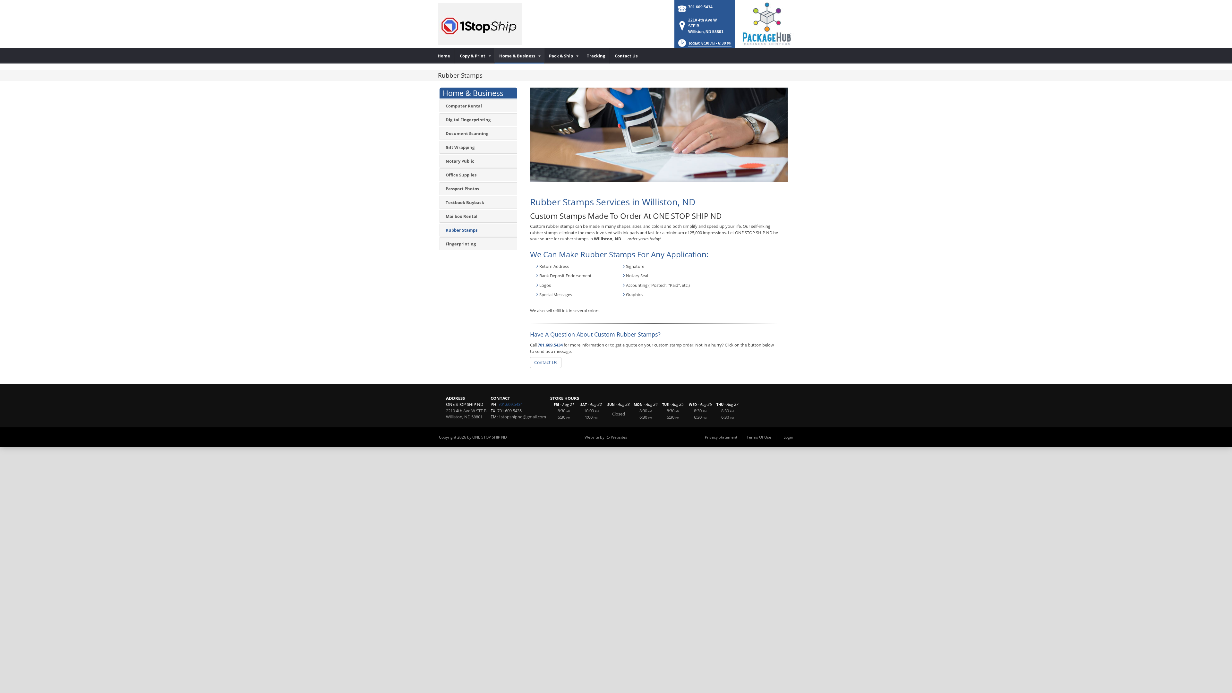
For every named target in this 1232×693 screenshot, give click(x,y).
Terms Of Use (759, 437)
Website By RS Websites (606, 437)
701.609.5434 (700, 7)
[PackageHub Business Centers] (767, 23)
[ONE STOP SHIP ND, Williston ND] (480, 24)
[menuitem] (444, 56)
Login (788, 437)
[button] (704, 45)
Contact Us (545, 362)
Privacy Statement (721, 437)
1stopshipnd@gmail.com (522, 417)
